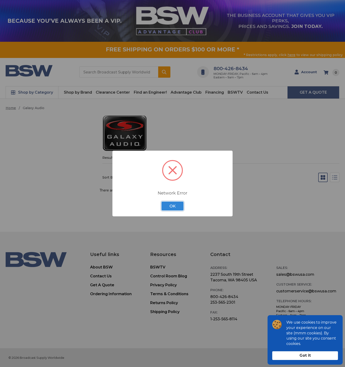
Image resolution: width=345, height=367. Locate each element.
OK (172, 206)
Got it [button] (305, 355)
